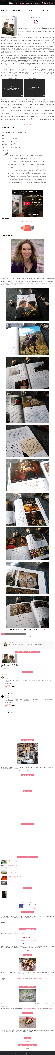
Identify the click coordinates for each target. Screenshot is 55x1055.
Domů (53, 1053)
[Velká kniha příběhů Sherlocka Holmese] (4, 897)
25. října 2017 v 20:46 (8, 697)
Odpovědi (8, 685)
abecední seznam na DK (7, 923)
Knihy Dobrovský (30, 221)
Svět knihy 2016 (11, 860)
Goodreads (16, 920)
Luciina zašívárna (37, 1053)
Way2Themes (6, 1053)
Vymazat (10, 683)
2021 (26, 924)
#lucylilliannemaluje (27, 1008)
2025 (37, 924)
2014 (6, 924)
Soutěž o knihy (11, 881)
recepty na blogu (21, 978)
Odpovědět (6, 683)
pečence (27, 983)
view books (34, 908)
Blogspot (13, 1053)
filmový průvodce (9, 633)
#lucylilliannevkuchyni (37, 978)
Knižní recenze (16, 633)
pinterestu (51, 1008)
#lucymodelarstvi (31, 1033)
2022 (29, 924)
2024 (34, 924)
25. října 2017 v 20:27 (8, 678)
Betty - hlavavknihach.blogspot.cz (13, 677)
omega (7, 188)
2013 (3, 924)
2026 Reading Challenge (27, 902)
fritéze (31, 983)
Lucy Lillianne (16, 642)
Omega (23, 221)
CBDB (20, 920)
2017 (14, 924)
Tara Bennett (11, 7)
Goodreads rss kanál (12, 865)
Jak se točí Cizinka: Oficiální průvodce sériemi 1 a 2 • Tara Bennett (9, 665)
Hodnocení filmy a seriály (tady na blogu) (27, 940)
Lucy (24, 904)
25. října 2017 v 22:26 (11, 687)
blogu (10, 1033)
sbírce (34, 1008)
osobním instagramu (35, 980)
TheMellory (7, 696)
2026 (40, 924)
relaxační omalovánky (24, 1003)
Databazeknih (10, 920)
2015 (9, 924)
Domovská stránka (4, 7)
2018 (17, 924)
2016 (12, 924)
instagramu (35, 943)
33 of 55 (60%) (32, 907)
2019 (20, 924)
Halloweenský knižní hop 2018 (14, 876)
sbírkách (39, 1033)
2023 (31, 924)
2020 (23, 924)
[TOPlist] (27, 1041)
